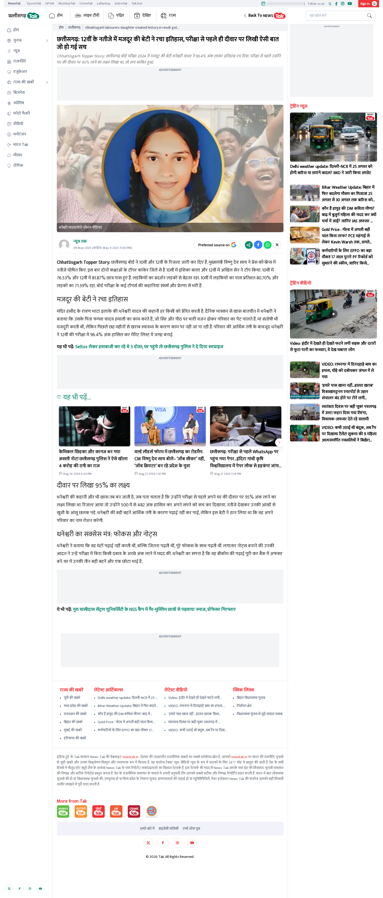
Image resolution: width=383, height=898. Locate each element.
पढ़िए (120, 15)
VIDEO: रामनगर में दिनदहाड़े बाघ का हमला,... (196, 706)
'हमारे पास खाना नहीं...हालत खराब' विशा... (194, 714)
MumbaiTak (66, 3)
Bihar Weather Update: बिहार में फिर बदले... (128, 706)
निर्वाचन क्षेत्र (244, 706)
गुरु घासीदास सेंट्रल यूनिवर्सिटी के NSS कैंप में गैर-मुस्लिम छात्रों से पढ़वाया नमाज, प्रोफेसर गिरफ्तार (154, 609)
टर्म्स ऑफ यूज (191, 828)
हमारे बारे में (147, 828)
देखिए (146, 15)
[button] (270, 16)
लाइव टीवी (91, 15)
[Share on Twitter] (277, 245)
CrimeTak (86, 3)
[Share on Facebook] (258, 245)
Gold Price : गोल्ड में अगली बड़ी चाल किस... (126, 722)
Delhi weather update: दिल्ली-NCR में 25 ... (128, 698)
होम (60, 15)
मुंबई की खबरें (73, 730)
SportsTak (34, 3)
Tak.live (137, 3)
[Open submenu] (47, 40)
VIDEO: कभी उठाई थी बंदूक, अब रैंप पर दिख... (197, 730)
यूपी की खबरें (72, 698)
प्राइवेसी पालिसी (168, 828)
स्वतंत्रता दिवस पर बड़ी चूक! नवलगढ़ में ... (194, 722)
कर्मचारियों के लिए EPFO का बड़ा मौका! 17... (126, 730)
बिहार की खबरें (73, 722)
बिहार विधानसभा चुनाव (251, 698)
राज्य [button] (172, 15)
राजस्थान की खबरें (75, 714)
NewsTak (14, 3)
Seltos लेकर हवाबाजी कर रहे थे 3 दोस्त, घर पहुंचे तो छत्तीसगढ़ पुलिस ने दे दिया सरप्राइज (149, 347)
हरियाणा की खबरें (75, 738)
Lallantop (103, 3)
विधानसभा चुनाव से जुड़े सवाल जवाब (259, 714)
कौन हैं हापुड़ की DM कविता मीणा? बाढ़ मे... (125, 714)
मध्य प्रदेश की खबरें (76, 706)
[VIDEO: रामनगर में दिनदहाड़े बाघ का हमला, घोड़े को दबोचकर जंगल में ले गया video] (305, 369)
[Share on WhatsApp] (267, 245)
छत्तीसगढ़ (74, 27)
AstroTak (121, 3)
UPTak (49, 3)
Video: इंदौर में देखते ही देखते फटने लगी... (195, 698)
